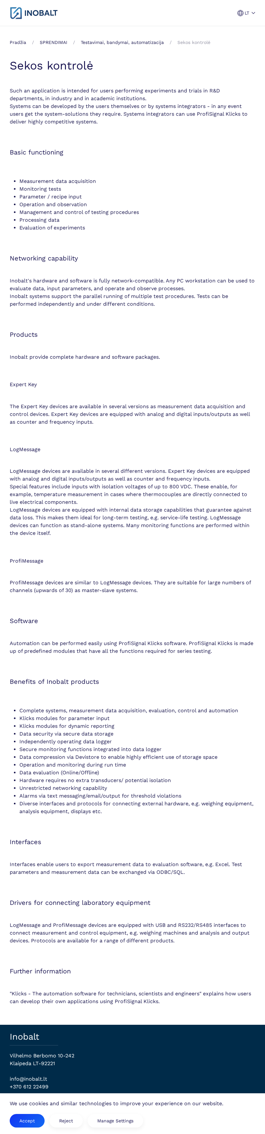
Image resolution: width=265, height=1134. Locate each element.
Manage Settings (115, 1120)
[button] (246, 13)
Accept (27, 1120)
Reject (66, 1120)
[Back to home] (34, 13)
